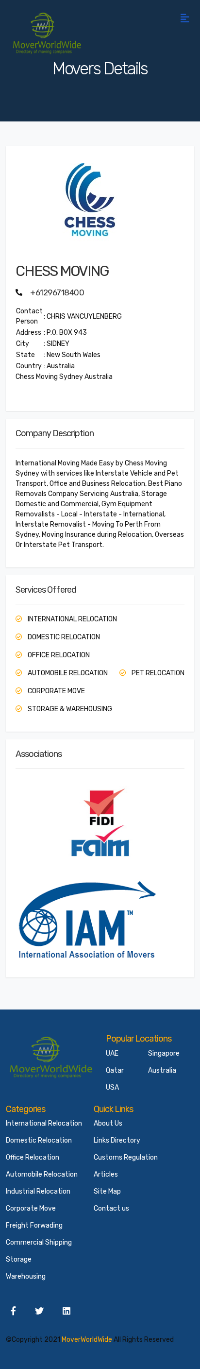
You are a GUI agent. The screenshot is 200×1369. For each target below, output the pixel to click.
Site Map (107, 1191)
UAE (112, 1053)
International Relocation (44, 1123)
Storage (19, 1259)
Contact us (111, 1208)
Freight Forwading (34, 1225)
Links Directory (117, 1140)
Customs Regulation (126, 1157)
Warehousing (26, 1276)
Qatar (115, 1070)
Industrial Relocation (38, 1191)
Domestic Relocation (39, 1140)
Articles (106, 1174)
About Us (108, 1123)
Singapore (164, 1053)
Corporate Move (31, 1208)
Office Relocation (32, 1157)
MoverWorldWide (87, 1339)
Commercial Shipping (39, 1242)
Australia (162, 1070)
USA (112, 1087)
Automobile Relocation (42, 1174)
